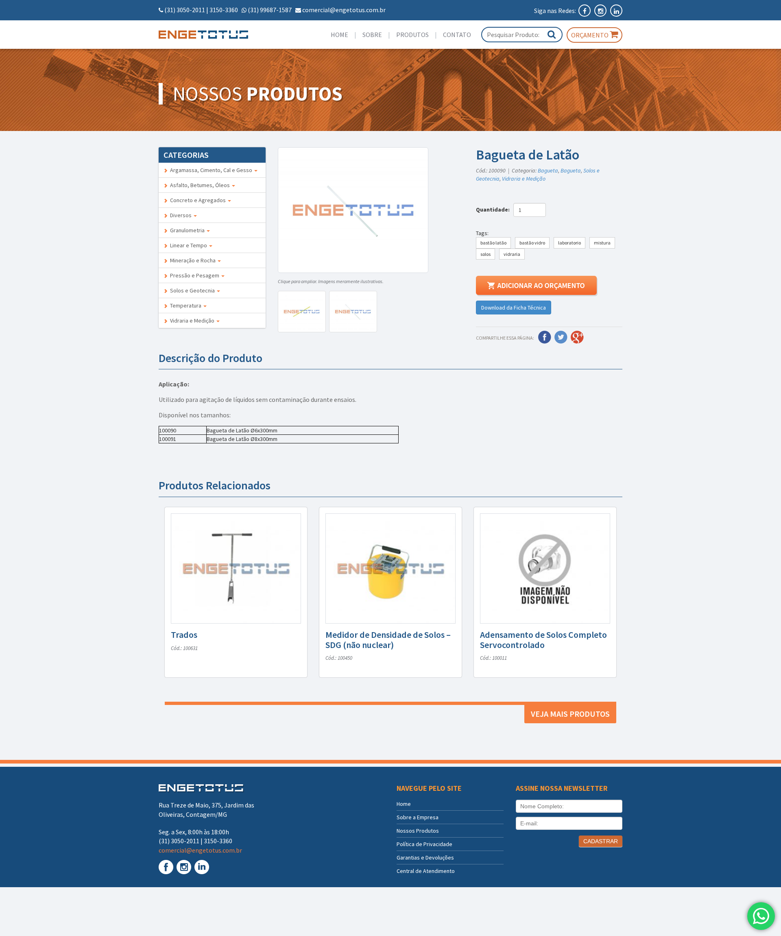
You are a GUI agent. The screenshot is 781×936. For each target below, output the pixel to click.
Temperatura (185, 305)
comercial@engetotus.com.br (344, 10)
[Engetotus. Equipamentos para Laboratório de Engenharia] (212, 35)
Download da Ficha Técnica (513, 307)
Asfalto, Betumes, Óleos (199, 185)
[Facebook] (585, 11)
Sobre (372, 35)
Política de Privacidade (424, 844)
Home (339, 35)
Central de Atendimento (426, 871)
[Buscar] (552, 34)
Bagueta (548, 170)
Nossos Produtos (418, 830)
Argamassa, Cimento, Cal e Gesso (210, 170)
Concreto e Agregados (197, 200)
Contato (457, 35)
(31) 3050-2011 (184, 10)
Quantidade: (494, 209)
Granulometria (187, 230)
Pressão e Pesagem (194, 275)
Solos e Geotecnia (192, 290)
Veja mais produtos (570, 714)
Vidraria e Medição (192, 320)
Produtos (412, 35)
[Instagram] (601, 11)
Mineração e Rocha (192, 260)
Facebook (544, 337)
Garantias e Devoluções (425, 857)
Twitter (560, 337)
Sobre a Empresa (417, 817)
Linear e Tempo (188, 245)
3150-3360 (223, 10)
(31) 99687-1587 (270, 10)
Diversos (180, 215)
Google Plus (577, 337)
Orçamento (590, 35)
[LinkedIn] (616, 11)
